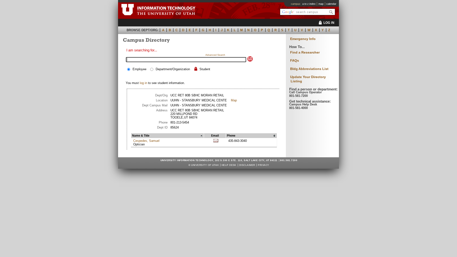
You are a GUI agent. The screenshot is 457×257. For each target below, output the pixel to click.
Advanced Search (215, 55)
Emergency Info (303, 39)
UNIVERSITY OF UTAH (205, 165)
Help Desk (229, 165)
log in (143, 83)
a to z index (309, 3)
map (320, 3)
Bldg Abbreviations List (309, 69)
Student (204, 69)
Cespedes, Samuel (146, 141)
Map (234, 100)
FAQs (294, 60)
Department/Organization (173, 69)
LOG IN (328, 23)
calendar (331, 3)
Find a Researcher (305, 52)
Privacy (263, 165)
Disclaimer (247, 165)
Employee (139, 69)
